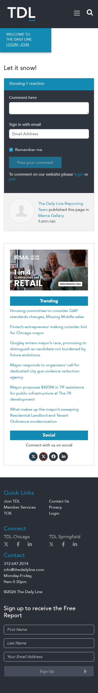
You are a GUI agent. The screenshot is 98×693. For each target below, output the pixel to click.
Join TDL (12, 501)
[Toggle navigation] (77, 13)
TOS (8, 513)
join (12, 179)
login (78, 174)
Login (54, 513)
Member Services (20, 507)
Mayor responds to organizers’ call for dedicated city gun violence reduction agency (44, 371)
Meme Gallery (51, 215)
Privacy (55, 507)
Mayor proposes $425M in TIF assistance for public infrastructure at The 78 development (47, 393)
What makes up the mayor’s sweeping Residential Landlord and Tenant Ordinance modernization (44, 415)
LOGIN (12, 44)
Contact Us (59, 501)
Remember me (28, 149)
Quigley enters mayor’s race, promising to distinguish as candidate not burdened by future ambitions (48, 349)
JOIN (24, 44)
